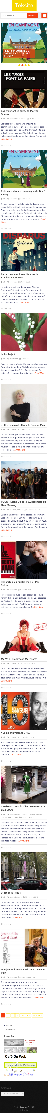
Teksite (24, 5)
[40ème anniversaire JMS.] (24, 711)
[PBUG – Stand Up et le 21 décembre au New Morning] (24, 480)
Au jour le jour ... (16, 814)
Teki (4, 119)
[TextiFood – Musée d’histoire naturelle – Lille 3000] (24, 785)
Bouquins (13, 119)
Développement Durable (32, 814)
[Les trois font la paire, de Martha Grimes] (24, 89)
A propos (10, 1029)
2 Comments (6, 145)
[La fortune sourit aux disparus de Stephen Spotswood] (24, 252)
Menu (44, 15)
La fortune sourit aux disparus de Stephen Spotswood (19, 275)
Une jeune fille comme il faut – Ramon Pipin (23, 971)
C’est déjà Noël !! (11, 893)
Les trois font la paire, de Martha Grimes (19, 112)
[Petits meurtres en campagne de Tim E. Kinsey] (24, 169)
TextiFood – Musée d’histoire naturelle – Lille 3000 (24, 808)
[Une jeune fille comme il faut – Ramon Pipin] (24, 948)
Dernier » (37, 1015)
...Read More (6, 139)
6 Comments (6, 613)
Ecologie (4, 817)
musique (13, 429)
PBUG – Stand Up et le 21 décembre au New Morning (23, 503)
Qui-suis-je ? (8, 354)
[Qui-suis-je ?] (24, 332)
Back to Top (24, 1110)
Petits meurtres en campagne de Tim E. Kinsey (23, 192)
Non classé (21, 119)
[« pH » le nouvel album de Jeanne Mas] (24, 403)
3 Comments (6, 380)
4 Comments (6, 229)
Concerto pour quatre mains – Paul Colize (20, 583)
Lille (9, 817)
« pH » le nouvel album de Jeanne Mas (23, 425)
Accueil (9, 1025)
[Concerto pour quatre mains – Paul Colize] (24, 560)
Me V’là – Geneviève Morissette (19, 659)
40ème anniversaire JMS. (15, 733)
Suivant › (25, 1015)
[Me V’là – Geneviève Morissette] (24, 637)
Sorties (20, 510)
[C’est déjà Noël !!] (24, 871)
